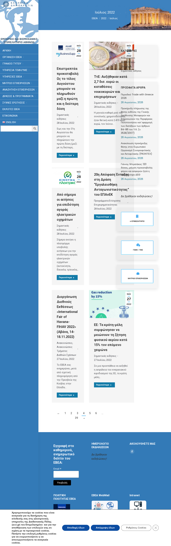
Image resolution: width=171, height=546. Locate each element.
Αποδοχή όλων (75, 527)
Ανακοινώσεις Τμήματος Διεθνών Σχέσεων (66, 351)
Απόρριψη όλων (105, 527)
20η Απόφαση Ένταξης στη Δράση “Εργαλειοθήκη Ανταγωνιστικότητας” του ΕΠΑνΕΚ (111, 184)
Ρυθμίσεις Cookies (136, 527)
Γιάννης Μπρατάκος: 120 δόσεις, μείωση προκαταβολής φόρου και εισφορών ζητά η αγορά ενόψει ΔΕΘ (137, 169)
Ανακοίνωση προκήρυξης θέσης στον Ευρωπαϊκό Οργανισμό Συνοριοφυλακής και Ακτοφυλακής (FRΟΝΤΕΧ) (136, 148)
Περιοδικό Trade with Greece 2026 (137, 96)
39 (76, 417)
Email (57, 468)
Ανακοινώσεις (64, 343)
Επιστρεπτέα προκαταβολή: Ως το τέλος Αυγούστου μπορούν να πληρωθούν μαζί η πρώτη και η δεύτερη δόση (68, 89)
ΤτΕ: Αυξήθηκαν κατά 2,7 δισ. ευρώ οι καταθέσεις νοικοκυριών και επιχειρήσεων (110, 87)
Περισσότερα (65, 155)
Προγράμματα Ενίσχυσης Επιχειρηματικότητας (107, 202)
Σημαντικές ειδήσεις (63, 117)
